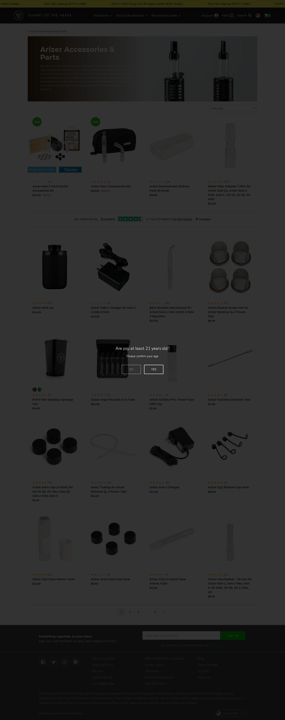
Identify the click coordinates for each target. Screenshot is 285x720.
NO (131, 369)
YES (153, 369)
